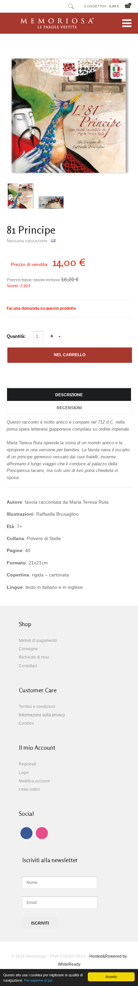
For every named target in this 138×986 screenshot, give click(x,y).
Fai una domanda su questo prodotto (41, 308)
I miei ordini (29, 789)
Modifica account (34, 781)
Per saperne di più (38, 980)
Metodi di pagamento (38, 640)
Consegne (28, 649)
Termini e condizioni (37, 706)
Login (24, 772)
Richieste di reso (34, 657)
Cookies (26, 723)
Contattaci (28, 666)
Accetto (111, 976)
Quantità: (17, 336)
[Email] (53, 240)
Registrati (27, 764)
